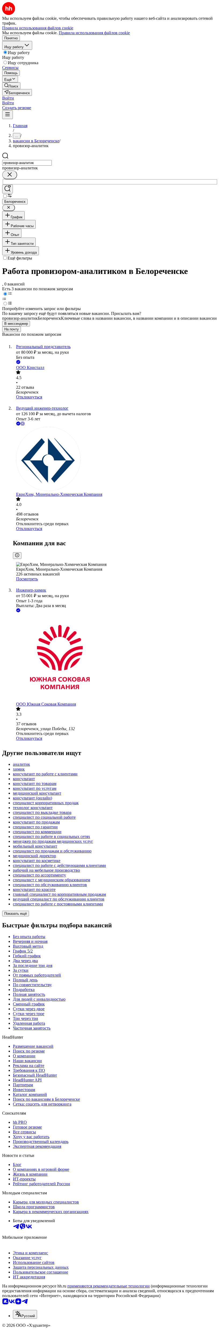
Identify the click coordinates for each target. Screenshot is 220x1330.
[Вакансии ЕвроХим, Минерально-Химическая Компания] (115, 459)
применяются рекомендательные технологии (108, 1286)
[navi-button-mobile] (7, 114)
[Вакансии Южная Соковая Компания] (115, 657)
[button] (8, 98)
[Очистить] (9, 174)
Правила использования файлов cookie (94, 33)
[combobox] (27, 163)
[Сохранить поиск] (7, 189)
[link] (11, 85)
